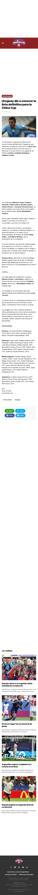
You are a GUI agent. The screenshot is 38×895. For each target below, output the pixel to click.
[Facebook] (15, 867)
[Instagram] (19, 867)
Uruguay (17, 399)
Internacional (7, 96)
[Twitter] (11, 867)
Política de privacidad (26, 874)
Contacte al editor (11, 874)
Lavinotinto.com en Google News (18, 872)
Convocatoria (7, 399)
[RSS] (26, 867)
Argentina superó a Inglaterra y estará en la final (16, 765)
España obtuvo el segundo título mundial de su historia (17, 684)
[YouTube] (22, 867)
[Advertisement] (19, 19)
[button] (3, 43)
